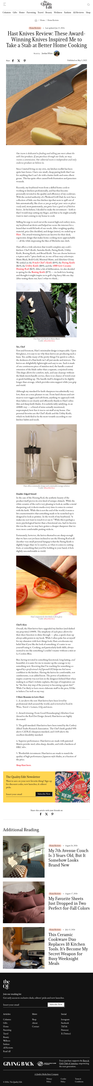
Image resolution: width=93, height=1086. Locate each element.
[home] (46, 4)
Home (22, 12)
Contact (35, 1027)
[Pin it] (24, 60)
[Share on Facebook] (12, 60)
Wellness (58, 12)
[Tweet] (18, 60)
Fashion (67, 12)
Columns (7, 12)
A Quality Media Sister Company (46, 1074)
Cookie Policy (63, 1080)
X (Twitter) (66, 1034)
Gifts (15, 12)
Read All (6, 1051)
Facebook (65, 1023)
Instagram (65, 1020)
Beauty (48, 12)
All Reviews (78, 12)
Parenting (31, 12)
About (35, 1023)
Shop (88, 12)
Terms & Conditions (79, 1080)
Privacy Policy (49, 1080)
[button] (87, 5)
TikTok (64, 1027)
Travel (40, 12)
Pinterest (65, 1030)
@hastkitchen (49, 341)
